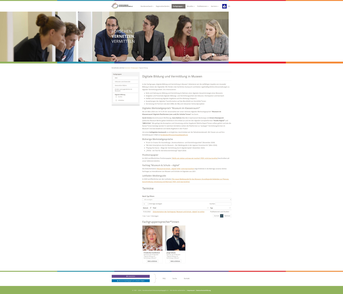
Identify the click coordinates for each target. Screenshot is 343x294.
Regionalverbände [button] (162, 6)
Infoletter (121, 100)
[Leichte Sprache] (224, 6)
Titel (154, 208)
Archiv (120, 97)
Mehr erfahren (152, 261)
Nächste (227, 216)
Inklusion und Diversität (122, 81)
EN (229, 6)
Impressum (191, 290)
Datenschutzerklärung (203, 290)
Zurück (216, 216)
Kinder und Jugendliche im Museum (123, 90)
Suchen (212, 204)
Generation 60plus (121, 85)
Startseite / (128, 68)
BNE (116, 78)
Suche (175, 278)
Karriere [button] (214, 6)
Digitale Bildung (120, 94)
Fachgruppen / (135, 68)
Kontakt (187, 278)
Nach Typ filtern (148, 196)
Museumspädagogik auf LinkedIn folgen (132, 280)
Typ (211, 208)
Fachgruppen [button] (178, 6)
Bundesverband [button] (146, 6)
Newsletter (131, 276)
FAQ (164, 278)
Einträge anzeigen (155, 204)
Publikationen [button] (202, 6)
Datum (145, 208)
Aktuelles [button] (190, 6)
